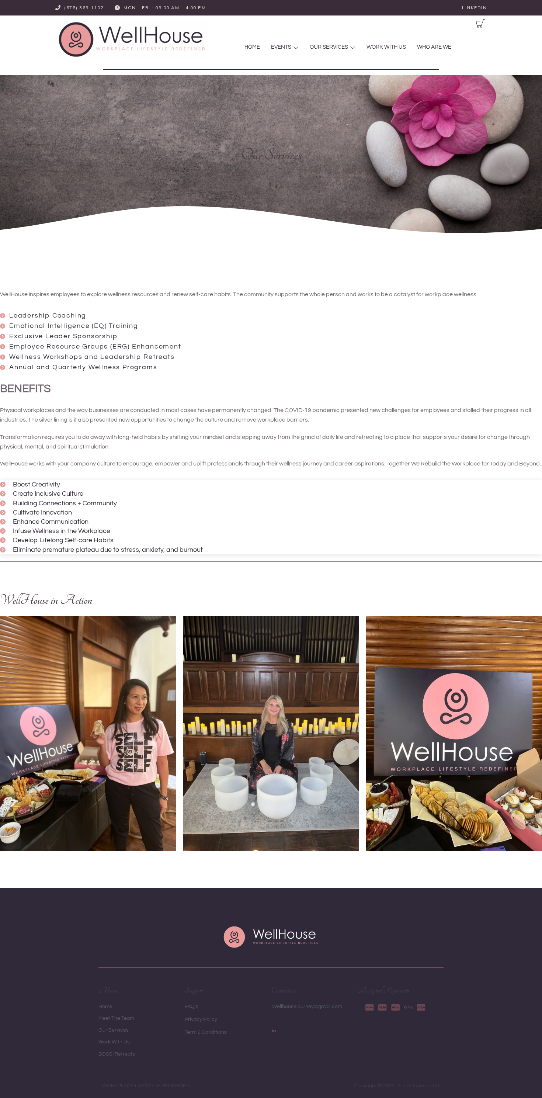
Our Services (329, 47)
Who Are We (434, 47)
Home (252, 47)
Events (281, 47)
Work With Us (386, 47)
